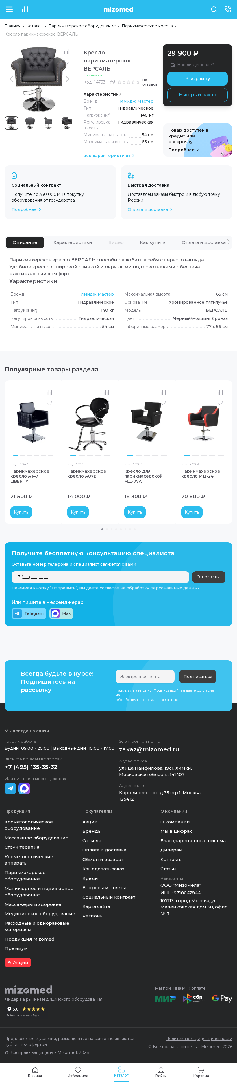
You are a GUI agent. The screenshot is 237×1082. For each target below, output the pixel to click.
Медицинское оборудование (40, 913)
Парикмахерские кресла (147, 26)
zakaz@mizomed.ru (149, 749)
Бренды (92, 831)
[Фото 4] (36, 455)
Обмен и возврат (102, 859)
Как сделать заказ (103, 868)
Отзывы (91, 840)
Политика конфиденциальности (199, 1038)
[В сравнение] (67, 51)
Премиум (16, 948)
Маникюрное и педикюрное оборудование (39, 892)
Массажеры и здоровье (33, 904)
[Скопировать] (112, 82)
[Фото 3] (29, 455)
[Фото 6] (50, 455)
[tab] (25, 242)
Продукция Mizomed (30, 939)
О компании (175, 822)
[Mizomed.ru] (118, 9)
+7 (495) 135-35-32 (31, 767)
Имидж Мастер (136, 101)
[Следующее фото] (50, 422)
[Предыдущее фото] (16, 422)
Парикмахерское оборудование (82, 26)
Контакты (171, 859)
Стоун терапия (22, 847)
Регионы (93, 916)
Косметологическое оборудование (29, 825)
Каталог (34, 26)
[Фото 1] (15, 455)
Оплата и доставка (104, 850)
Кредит (91, 878)
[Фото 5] (44, 455)
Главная (13, 26)
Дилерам (171, 850)
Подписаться (198, 676)
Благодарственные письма (193, 840)
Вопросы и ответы (104, 887)
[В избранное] (67, 62)
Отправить (208, 577)
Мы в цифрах (176, 831)
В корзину (197, 78)
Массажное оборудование (36, 837)
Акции (90, 822)
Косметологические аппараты (29, 860)
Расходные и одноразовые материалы (37, 926)
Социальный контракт (108, 897)
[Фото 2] (22, 455)
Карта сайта (96, 906)
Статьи (168, 868)
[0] (25, 9)
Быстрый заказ (197, 94)
